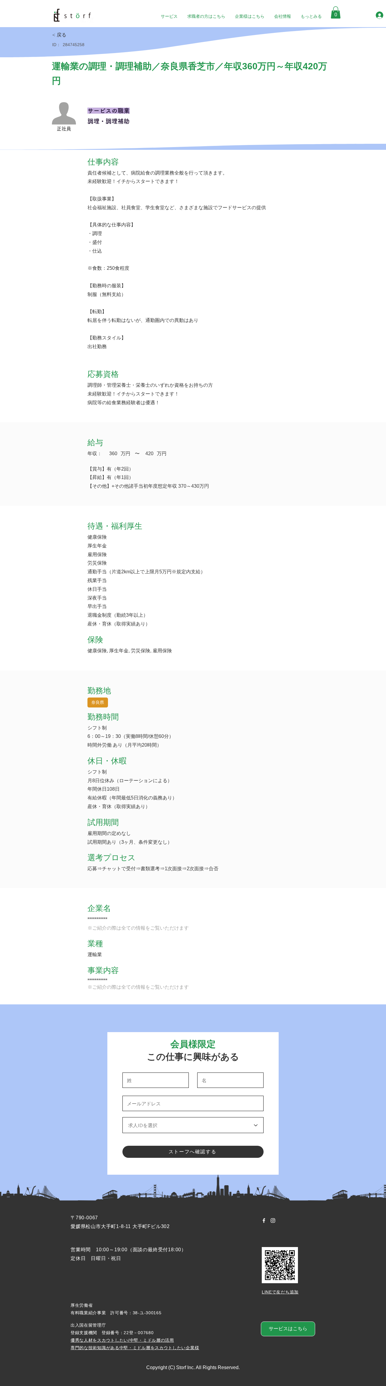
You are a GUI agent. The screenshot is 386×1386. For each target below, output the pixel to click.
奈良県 (97, 702)
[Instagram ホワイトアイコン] (273, 1220)
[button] (336, 12)
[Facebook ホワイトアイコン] (264, 1220)
